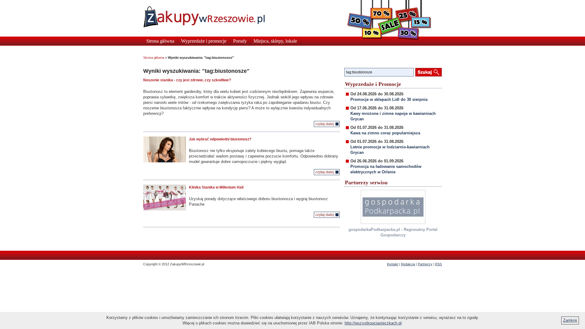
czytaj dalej (324, 124)
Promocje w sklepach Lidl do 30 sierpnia (388, 99)
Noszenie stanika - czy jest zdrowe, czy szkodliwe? (187, 80)
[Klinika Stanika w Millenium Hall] (164, 197)
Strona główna (160, 41)
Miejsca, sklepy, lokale (275, 41)
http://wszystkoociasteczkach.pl (373, 323)
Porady (240, 41)
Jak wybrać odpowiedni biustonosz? (220, 139)
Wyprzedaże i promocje (203, 41)
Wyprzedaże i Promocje (373, 84)
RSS (438, 264)
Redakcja (408, 264)
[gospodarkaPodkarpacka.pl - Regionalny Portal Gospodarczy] (393, 207)
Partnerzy (425, 264)
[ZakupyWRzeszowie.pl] (204, 16)
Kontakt (392, 264)
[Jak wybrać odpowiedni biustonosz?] (164, 149)
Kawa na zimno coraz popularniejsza (385, 133)
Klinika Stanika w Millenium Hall (216, 187)
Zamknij (570, 320)
